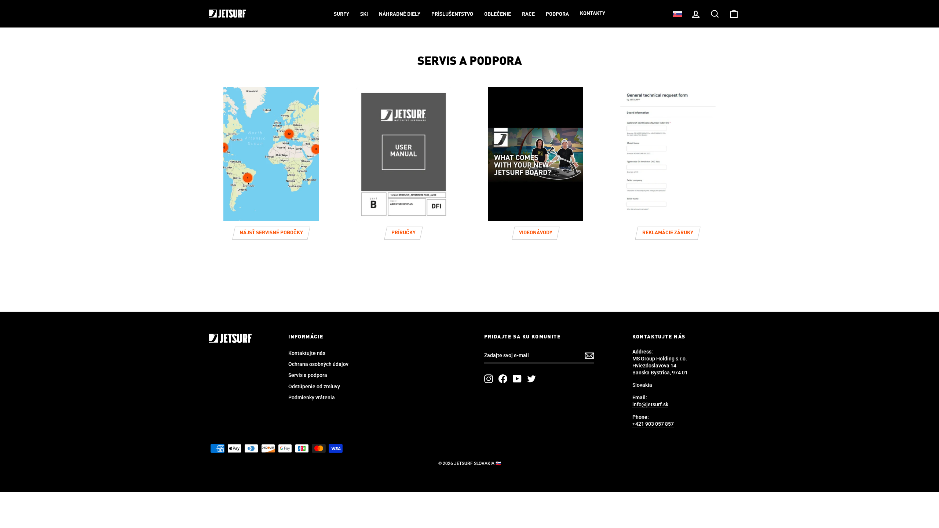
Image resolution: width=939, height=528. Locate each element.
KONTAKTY (592, 13)
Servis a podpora (307, 375)
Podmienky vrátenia (311, 397)
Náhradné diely (399, 14)
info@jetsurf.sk (650, 404)
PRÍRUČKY (403, 232)
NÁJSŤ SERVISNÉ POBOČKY (271, 232)
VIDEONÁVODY (535, 232)
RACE (528, 14)
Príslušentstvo (452, 14)
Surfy (341, 14)
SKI (364, 14)
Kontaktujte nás (306, 353)
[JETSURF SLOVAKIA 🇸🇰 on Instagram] (488, 378)
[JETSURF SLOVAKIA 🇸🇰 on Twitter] (531, 378)
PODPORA (557, 14)
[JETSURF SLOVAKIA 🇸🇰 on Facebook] (502, 378)
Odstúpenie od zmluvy (314, 386)
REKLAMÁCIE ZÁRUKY (667, 232)
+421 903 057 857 (653, 424)
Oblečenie (497, 14)
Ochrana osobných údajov (318, 364)
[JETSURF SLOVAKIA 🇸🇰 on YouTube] (517, 378)
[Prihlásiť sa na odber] (589, 355)
